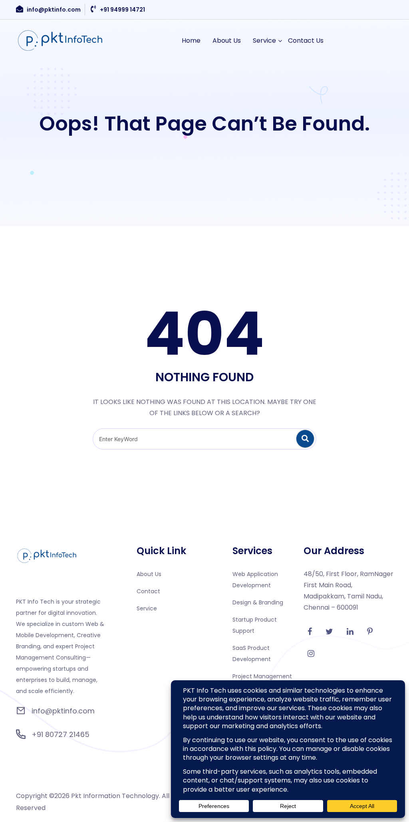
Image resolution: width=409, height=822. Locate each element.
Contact (148, 591)
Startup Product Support (254, 625)
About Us (226, 40)
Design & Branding (257, 602)
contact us (306, 40)
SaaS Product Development (251, 653)
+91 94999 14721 (122, 10)
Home (191, 40)
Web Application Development (255, 579)
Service (264, 40)
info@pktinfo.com (54, 10)
